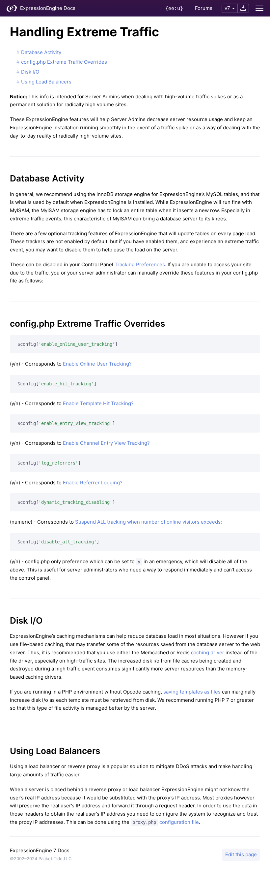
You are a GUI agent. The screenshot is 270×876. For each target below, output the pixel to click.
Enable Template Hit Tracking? (98, 403)
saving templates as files (192, 692)
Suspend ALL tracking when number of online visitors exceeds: (148, 522)
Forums (203, 8)
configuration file (165, 822)
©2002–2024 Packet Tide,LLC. (41, 858)
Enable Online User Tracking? (97, 364)
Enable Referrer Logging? (92, 482)
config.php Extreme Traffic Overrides (64, 62)
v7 (227, 8)
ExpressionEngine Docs (47, 8)
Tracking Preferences (140, 264)
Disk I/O (30, 72)
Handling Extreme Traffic (84, 31)
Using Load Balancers (46, 82)
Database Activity (41, 52)
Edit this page (241, 854)
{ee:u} (174, 8)
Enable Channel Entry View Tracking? (106, 443)
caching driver (207, 652)
